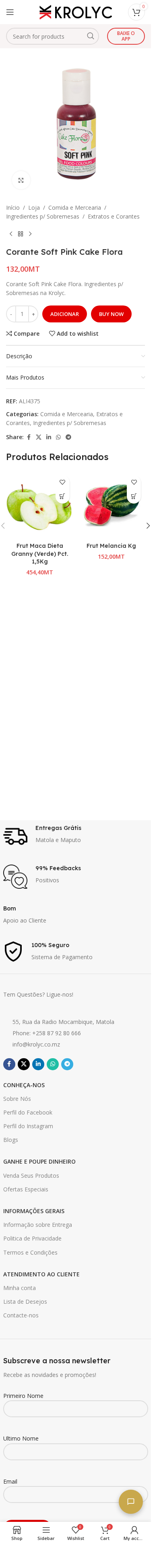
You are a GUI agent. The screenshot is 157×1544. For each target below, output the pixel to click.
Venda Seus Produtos (31, 1175)
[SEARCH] (90, 36)
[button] (63, 496)
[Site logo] (75, 11)
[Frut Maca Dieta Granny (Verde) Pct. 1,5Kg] (40, 505)
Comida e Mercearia (74, 207)
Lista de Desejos (25, 1301)
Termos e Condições (30, 1252)
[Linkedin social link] (49, 437)
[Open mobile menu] (10, 12)
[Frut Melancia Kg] (111, 505)
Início (13, 207)
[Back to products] (20, 234)
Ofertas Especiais (25, 1189)
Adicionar (64, 314)
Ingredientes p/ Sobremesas (42, 216)
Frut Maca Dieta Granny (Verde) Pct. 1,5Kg (39, 553)
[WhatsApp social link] (58, 437)
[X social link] (38, 437)
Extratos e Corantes (114, 216)
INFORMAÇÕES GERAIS (33, 1211)
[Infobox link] (75, 836)
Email (10, 1481)
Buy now (111, 314)
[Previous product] (11, 234)
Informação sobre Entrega (37, 1224)
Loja (34, 207)
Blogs (10, 1140)
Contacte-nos (21, 1315)
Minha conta (19, 1288)
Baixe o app (126, 36)
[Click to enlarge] (21, 180)
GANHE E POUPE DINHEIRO (39, 1161)
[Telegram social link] (68, 437)
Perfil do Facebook (27, 1112)
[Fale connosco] (131, 1502)
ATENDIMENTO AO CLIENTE (41, 1274)
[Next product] (30, 234)
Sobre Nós (17, 1098)
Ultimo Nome (21, 1438)
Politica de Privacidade (32, 1238)
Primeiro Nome (23, 1396)
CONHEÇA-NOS (24, 1085)
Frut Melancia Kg (111, 545)
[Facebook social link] (28, 437)
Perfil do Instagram (28, 1126)
